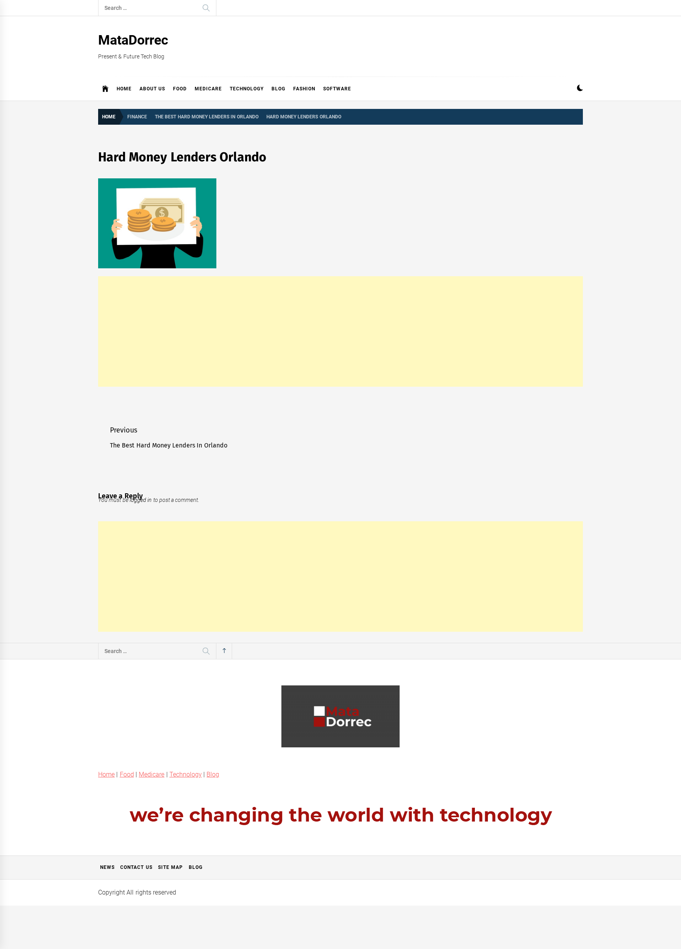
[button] (580, 89)
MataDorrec (133, 40)
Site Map (170, 867)
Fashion (304, 89)
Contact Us (136, 867)
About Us (152, 89)
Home (124, 89)
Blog (278, 89)
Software (337, 89)
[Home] (105, 89)
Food (180, 89)
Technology (247, 89)
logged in (141, 500)
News (107, 867)
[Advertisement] (340, 331)
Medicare (208, 89)
